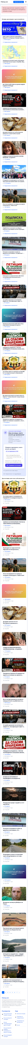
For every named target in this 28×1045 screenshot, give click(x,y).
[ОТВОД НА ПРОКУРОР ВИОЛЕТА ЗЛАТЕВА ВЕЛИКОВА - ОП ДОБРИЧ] (14, 152)
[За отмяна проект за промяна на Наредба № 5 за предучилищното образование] (14, 367)
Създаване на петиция (15, 465)
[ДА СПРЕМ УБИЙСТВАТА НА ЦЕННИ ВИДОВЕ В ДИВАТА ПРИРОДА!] (14, 80)
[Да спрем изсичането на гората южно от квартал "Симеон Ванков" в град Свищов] (14, 391)
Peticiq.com (4, 2)
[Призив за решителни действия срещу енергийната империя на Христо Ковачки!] (14, 320)
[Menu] (25, 2)
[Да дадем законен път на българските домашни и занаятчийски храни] (14, 128)
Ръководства (6, 1011)
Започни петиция (18, 1)
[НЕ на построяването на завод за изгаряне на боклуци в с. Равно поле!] (14, 200)
